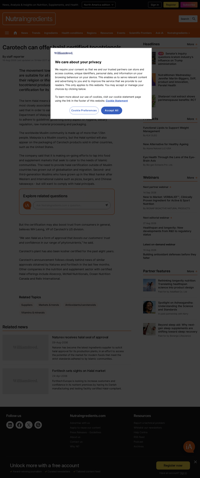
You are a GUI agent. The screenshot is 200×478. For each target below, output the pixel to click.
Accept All (111, 110)
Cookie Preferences (84, 110)
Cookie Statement (117, 100)
